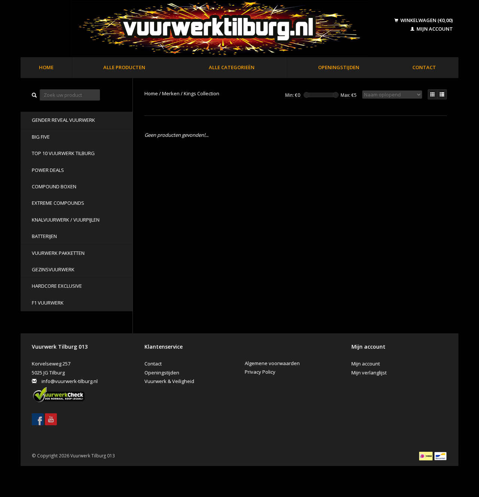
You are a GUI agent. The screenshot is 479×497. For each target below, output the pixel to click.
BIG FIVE (41, 136)
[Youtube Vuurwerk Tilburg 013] (51, 419)
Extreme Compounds (58, 203)
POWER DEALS (48, 170)
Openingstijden (338, 67)
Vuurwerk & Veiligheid (169, 381)
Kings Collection (201, 93)
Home (46, 67)
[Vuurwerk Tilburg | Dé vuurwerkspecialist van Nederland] (208, 29)
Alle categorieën (231, 67)
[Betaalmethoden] (426, 455)
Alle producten (124, 67)
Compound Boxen (54, 186)
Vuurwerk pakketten (58, 253)
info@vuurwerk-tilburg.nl (70, 381)
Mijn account (434, 28)
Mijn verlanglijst (369, 372)
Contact (424, 67)
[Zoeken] (34, 95)
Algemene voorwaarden (272, 363)
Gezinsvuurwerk (53, 269)
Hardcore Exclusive (57, 286)
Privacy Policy (260, 371)
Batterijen (44, 236)
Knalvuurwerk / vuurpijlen (66, 219)
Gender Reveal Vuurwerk (63, 120)
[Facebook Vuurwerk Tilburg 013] (38, 419)
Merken (171, 93)
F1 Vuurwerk (48, 302)
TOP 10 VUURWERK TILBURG (63, 153)
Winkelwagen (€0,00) (426, 20)
